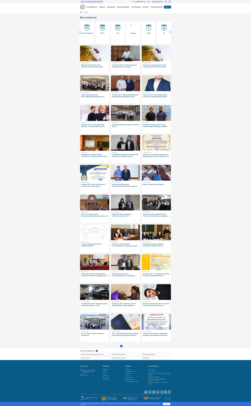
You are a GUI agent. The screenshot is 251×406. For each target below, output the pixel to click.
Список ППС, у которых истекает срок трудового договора (159, 374)
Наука (104, 373)
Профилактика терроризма (149, 354)
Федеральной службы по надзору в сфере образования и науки (133, 398)
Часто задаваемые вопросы (132, 381)
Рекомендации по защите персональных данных (92, 354)
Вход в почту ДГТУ (130, 379)
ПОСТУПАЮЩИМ (135, 7)
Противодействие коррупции (119, 354)
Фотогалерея (151, 369)
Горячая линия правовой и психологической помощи (158, 383)
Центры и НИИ (106, 379)
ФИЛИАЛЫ (102, 7)
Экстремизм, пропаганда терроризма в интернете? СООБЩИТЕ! (157, 379)
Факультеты (105, 369)
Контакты (128, 375)
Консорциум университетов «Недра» (91, 398)
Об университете (152, 371)
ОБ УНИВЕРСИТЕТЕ (92, 7)
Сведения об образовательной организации (91, 1)
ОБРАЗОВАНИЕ (111, 7)
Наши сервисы (129, 377)
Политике (83, 404)
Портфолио (128, 369)
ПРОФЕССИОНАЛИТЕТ (157, 7)
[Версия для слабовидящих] (169, 1)
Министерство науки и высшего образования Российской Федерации (111, 398)
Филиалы (105, 371)
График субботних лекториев (118, 358)
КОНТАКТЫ (146, 7)
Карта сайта (128, 373)
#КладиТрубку (146, 358)
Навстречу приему (85, 358)
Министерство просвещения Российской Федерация (155, 398)
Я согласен (166, 403)
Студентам (105, 375)
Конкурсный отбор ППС (153, 376)
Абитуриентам (106, 377)
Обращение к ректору (131, 371)
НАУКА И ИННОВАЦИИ (123, 7)
